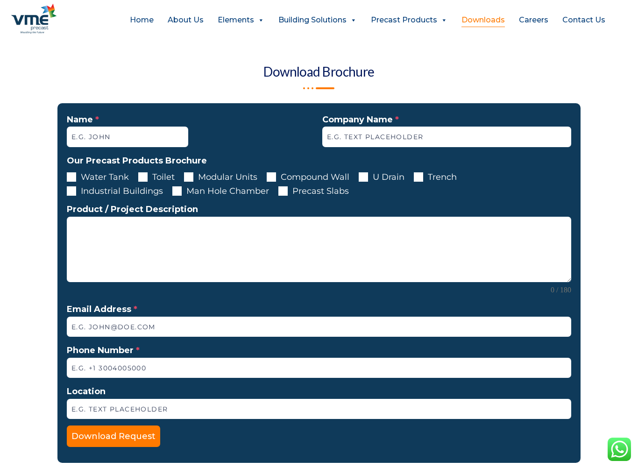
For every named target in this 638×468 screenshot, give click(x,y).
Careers (533, 19)
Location (86, 391)
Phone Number (103, 350)
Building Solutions (312, 19)
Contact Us (583, 19)
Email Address (102, 309)
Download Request (113, 436)
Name (83, 119)
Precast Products (404, 19)
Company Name (360, 119)
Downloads (483, 19)
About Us (186, 19)
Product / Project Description (132, 209)
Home (142, 19)
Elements (236, 19)
